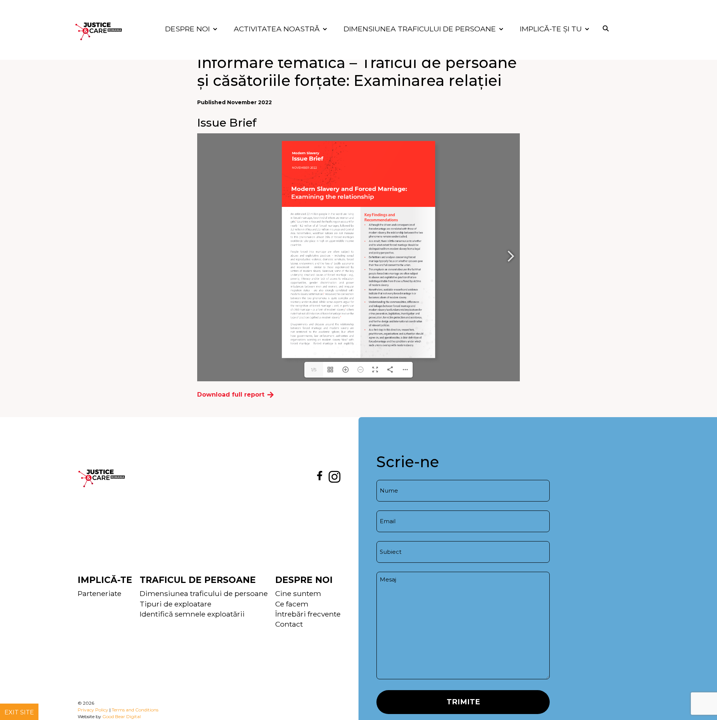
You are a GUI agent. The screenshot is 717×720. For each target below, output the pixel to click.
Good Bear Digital (121, 716)
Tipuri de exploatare (175, 603)
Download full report (230, 394)
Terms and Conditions (135, 710)
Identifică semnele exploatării (192, 613)
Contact (289, 624)
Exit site (19, 712)
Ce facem (291, 603)
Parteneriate (99, 593)
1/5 (313, 369)
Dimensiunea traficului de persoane (204, 593)
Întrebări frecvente (308, 613)
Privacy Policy (93, 710)
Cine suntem (298, 593)
